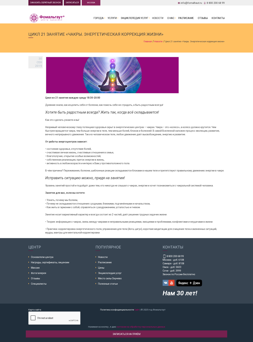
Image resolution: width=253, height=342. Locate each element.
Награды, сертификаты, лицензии (50, 262)
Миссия (35, 267)
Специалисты (38, 283)
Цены (101, 267)
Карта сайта (34, 309)
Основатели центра (42, 257)
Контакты (218, 18)
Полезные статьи (108, 283)
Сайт (136, 309)
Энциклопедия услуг (134, 18)
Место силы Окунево (110, 278)
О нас (170, 18)
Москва (91, 3)
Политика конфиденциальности (117, 309)
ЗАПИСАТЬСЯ (72, 2)
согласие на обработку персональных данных (141, 326)
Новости (157, 18)
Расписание (186, 18)
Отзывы (203, 18)
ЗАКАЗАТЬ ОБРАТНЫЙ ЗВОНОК (45, 2)
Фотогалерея (38, 273)
